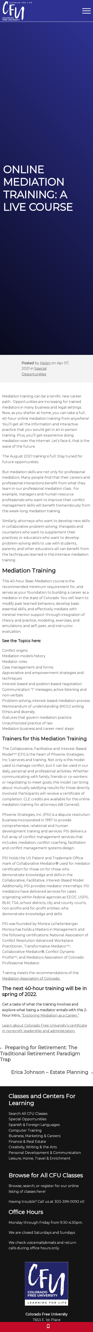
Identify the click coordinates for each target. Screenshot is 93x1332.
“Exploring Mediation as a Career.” (50, 1015)
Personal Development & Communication (45, 1153)
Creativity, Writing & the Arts (33, 1147)
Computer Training (25, 1130)
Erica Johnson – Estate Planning (49, 1072)
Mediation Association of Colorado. (31, 978)
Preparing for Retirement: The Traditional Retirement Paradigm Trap (40, 1053)
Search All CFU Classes (28, 1114)
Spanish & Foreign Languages (34, 1125)
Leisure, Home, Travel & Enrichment (40, 1158)
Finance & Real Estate (27, 1142)
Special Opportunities (27, 1119)
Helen (45, 363)
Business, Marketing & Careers (34, 1136)
